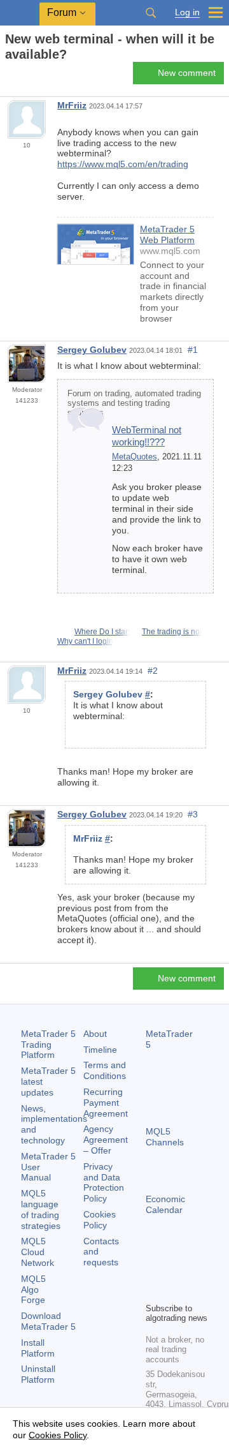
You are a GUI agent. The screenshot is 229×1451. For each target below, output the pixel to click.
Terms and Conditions (104, 1070)
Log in (187, 12)
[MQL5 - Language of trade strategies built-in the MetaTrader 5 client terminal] (19, 13)
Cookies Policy (99, 1219)
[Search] (150, 12)
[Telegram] (173, 1270)
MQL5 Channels (165, 1136)
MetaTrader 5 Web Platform (167, 234)
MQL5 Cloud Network (37, 1252)
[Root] (9, 77)
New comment (187, 73)
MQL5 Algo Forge (33, 1290)
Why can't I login (85, 641)
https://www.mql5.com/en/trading (122, 164)
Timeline (100, 1050)
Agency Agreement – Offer (105, 1140)
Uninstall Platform (38, 1374)
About (95, 1034)
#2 (153, 671)
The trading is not (172, 631)
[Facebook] (153, 1270)
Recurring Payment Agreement (105, 1103)
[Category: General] (24, 76)
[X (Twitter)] (194, 1270)
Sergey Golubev (92, 350)
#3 (193, 814)
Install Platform (38, 1347)
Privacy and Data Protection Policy (103, 1182)
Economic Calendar (165, 1204)
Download (48, 1321)
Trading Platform (48, 1044)
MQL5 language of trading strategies (40, 1209)
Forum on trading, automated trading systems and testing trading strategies (134, 403)
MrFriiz (72, 105)
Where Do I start (102, 631)
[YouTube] (153, 1290)
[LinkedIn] (173, 1290)
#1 (193, 350)
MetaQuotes (134, 456)
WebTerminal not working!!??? (146, 435)
